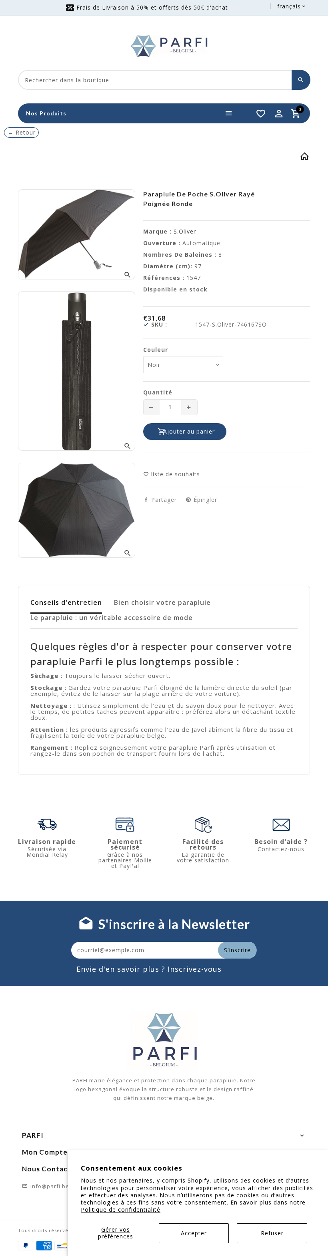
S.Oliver (185, 231)
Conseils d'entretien (66, 602)
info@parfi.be (49, 1186)
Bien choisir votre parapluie (162, 602)
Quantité (157, 392)
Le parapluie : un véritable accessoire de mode (111, 617)
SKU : (159, 324)
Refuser (272, 1233)
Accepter (194, 1233)
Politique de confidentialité (120, 1209)
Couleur (155, 350)
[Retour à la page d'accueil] (305, 158)
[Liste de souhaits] (261, 113)
